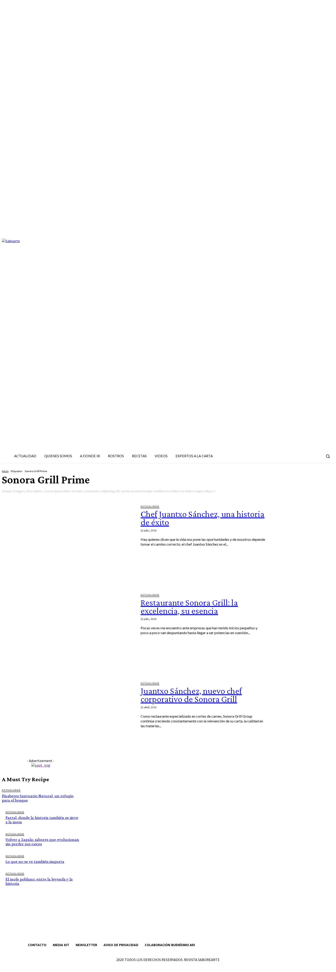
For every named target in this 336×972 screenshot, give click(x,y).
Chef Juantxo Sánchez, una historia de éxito (202, 518)
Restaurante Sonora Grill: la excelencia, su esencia (189, 606)
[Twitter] (309, 456)
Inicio (5, 471)
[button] (327, 456)
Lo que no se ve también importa (34, 861)
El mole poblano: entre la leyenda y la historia (39, 881)
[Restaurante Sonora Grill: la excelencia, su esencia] (68, 630)
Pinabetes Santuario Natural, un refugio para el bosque (38, 797)
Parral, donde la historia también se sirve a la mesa (41, 819)
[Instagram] (300, 456)
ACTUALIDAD (150, 506)
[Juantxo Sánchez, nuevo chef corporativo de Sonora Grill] (68, 718)
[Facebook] (292, 456)
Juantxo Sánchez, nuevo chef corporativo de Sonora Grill (191, 695)
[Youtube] (317, 456)
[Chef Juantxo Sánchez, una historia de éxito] (68, 542)
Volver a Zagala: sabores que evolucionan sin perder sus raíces (42, 841)
